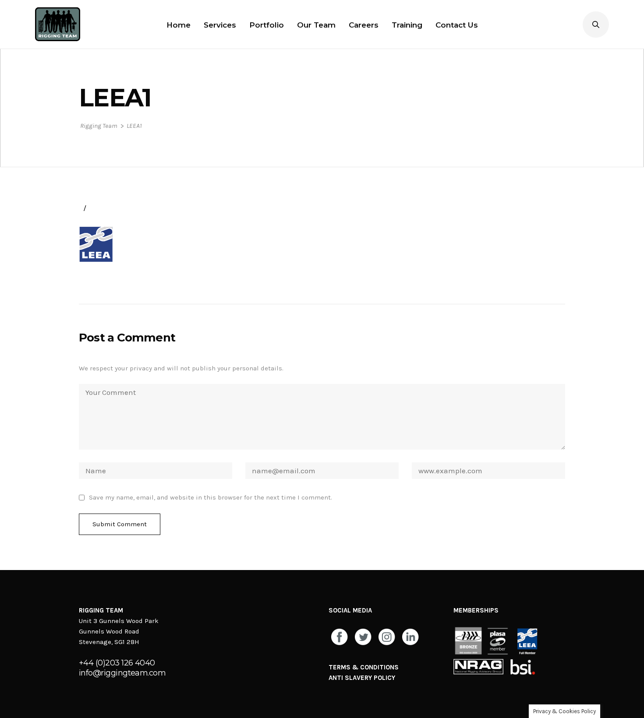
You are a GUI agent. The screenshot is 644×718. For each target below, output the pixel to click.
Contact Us (456, 25)
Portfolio (266, 25)
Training (407, 25)
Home (178, 25)
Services (220, 25)
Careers (364, 25)
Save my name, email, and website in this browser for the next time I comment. (210, 497)
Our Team (316, 25)
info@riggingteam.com (122, 673)
